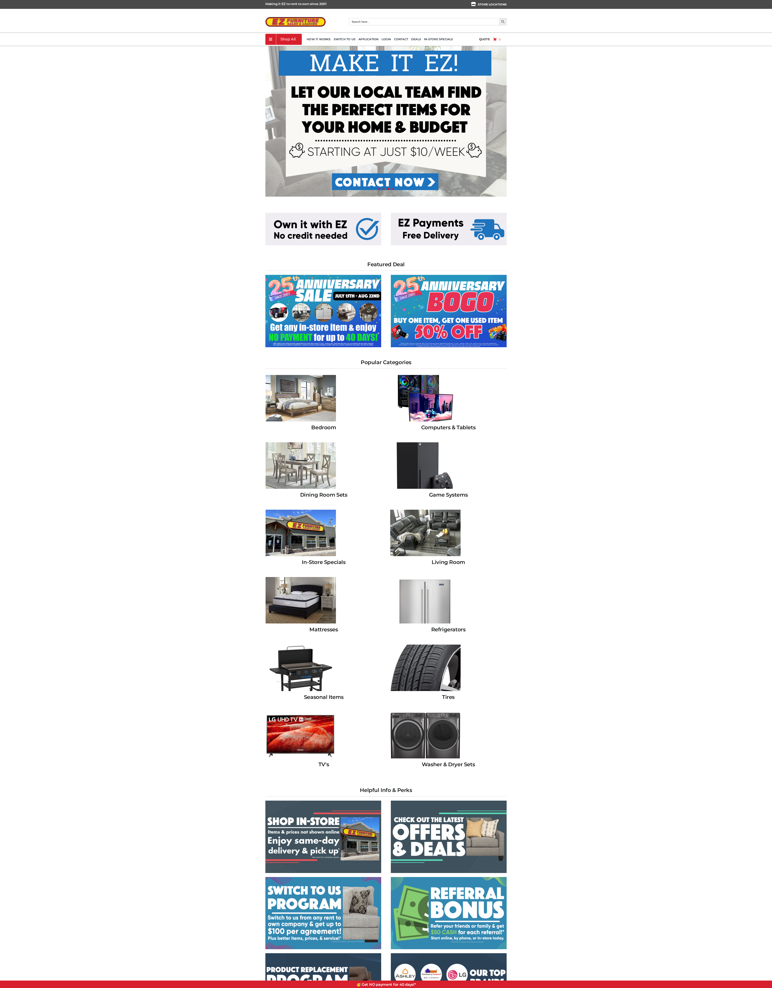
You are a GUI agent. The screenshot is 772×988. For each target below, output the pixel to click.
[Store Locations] (473, 4)
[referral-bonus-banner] (449, 878)
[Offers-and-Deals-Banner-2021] (449, 802)
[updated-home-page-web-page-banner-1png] (323, 214)
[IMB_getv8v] (449, 276)
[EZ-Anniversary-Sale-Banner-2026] (323, 276)
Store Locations (492, 4)
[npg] (323, 954)
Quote (484, 39)
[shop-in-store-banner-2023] (323, 802)
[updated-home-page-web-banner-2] (449, 214)
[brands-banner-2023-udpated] (449, 954)
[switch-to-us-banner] (323, 878)
